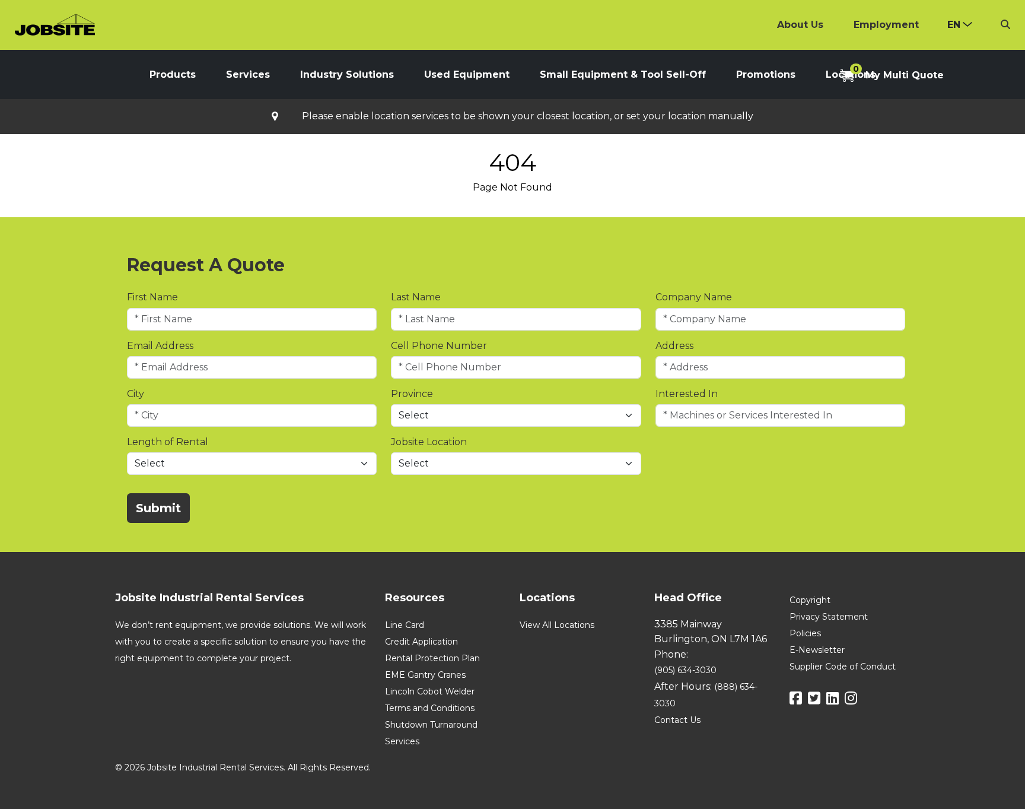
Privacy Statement (829, 616)
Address (674, 345)
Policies (805, 633)
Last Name (416, 297)
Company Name (693, 297)
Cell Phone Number (439, 345)
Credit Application (421, 641)
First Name (152, 297)
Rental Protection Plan (432, 658)
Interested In (686, 393)
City (135, 393)
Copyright (810, 600)
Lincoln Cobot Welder (430, 691)
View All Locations (557, 625)
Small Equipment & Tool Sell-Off (623, 74)
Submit (158, 508)
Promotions (765, 74)
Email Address (160, 345)
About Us (800, 24)
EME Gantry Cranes (425, 675)
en (953, 24)
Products (172, 74)
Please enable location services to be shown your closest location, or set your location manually (527, 116)
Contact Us (677, 720)
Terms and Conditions (430, 708)
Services (248, 74)
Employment (886, 24)
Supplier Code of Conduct (843, 666)
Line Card (404, 625)
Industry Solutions (347, 74)
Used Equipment (467, 74)
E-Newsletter (817, 650)
